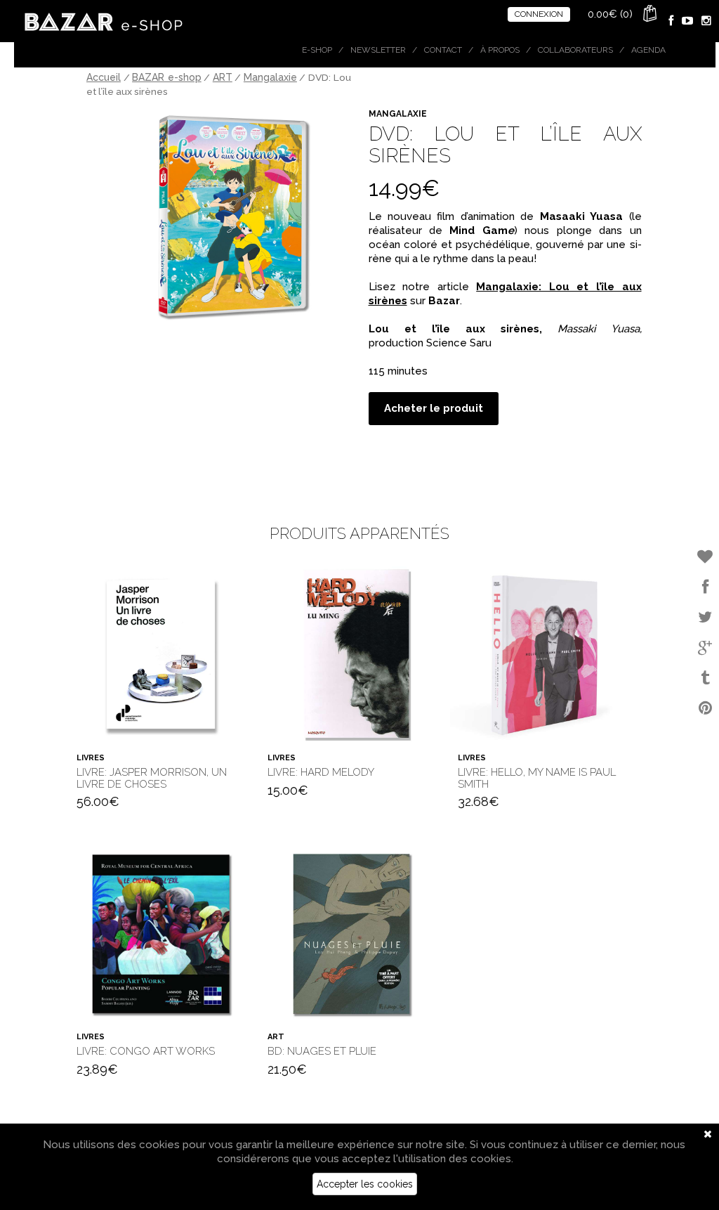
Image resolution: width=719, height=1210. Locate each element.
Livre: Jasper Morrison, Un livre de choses (152, 778)
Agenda (648, 50)
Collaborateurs (575, 50)
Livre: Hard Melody (321, 772)
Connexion (539, 14)
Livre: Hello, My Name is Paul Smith (537, 778)
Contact (443, 50)
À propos (500, 50)
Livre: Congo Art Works (146, 1051)
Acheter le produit (433, 408)
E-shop (317, 50)
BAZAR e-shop (167, 77)
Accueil (103, 77)
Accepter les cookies (365, 1184)
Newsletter (378, 50)
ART (222, 77)
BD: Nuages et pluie (322, 1051)
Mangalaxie (270, 77)
